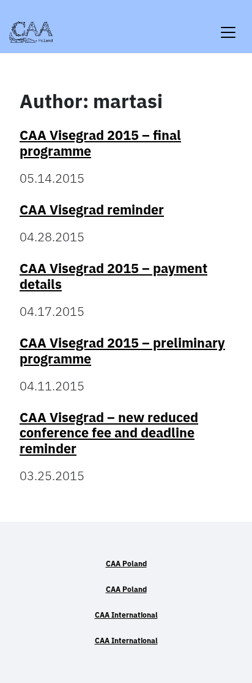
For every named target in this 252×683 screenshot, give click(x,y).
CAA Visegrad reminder (92, 209)
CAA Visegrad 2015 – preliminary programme (122, 350)
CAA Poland (126, 563)
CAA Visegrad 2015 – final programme (100, 142)
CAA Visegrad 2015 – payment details (113, 276)
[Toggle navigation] (228, 25)
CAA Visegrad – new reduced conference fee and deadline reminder (109, 433)
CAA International (126, 614)
